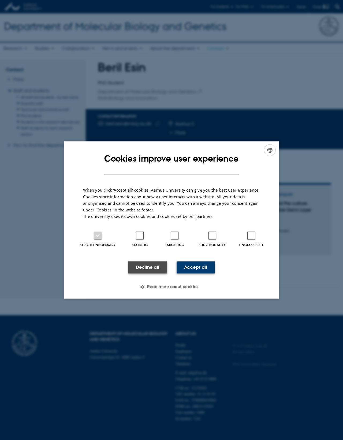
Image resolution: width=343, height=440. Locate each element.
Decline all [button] (147, 267)
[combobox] (270, 150)
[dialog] (171, 220)
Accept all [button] (195, 267)
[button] (171, 287)
